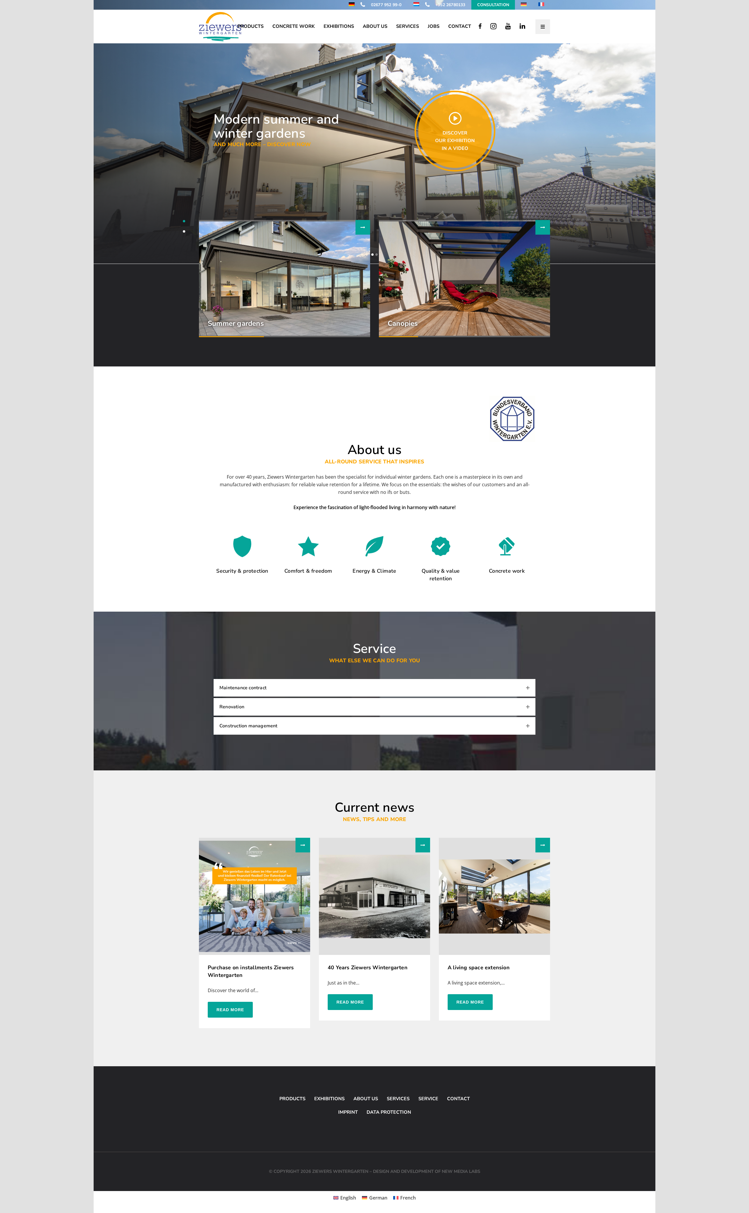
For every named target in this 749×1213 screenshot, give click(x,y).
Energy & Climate (374, 570)
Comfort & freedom (308, 570)
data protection (389, 1112)
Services (398, 1099)
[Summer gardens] (284, 278)
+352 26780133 (449, 5)
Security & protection (242, 570)
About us (365, 1099)
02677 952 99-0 (386, 5)
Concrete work (507, 570)
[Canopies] (464, 278)
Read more (230, 1009)
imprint (348, 1112)
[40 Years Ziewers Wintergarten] (374, 896)
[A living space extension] (494, 896)
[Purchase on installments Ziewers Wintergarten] (254, 896)
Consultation (493, 5)
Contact (458, 1099)
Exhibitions (329, 1099)
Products (292, 1099)
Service (428, 1099)
